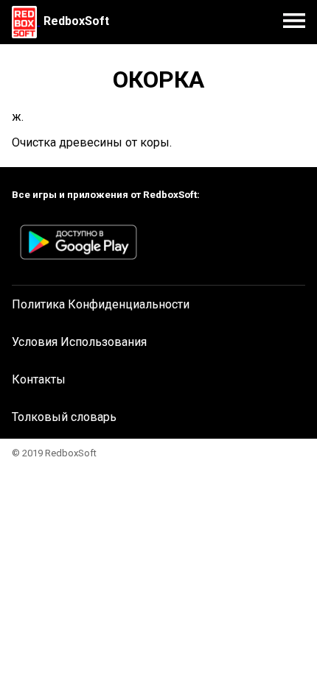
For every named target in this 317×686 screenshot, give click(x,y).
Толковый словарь (64, 417)
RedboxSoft (76, 21)
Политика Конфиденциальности (100, 304)
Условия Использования (79, 342)
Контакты (39, 379)
